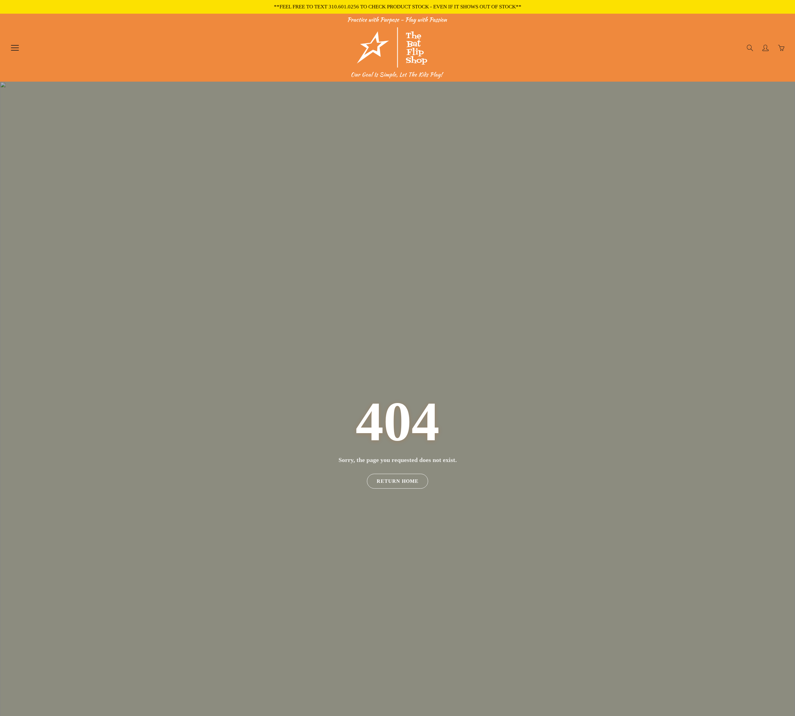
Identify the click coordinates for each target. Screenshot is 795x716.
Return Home (398, 481)
